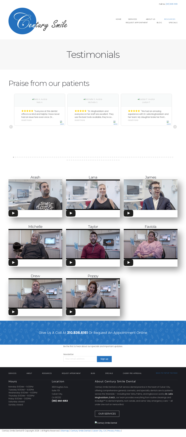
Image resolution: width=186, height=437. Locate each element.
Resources (169, 19)
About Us (150, 19)
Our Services (107, 413)
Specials (173, 23)
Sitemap (65, 430)
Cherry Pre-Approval (132, 373)
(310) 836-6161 (172, 4)
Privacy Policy (114, 430)
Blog (159, 23)
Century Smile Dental (80, 430)
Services (132, 19)
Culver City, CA (98, 430)
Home (118, 19)
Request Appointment (137, 23)
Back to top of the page (167, 373)
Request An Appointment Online (120, 332)
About (29, 373)
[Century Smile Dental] (136, 422)
